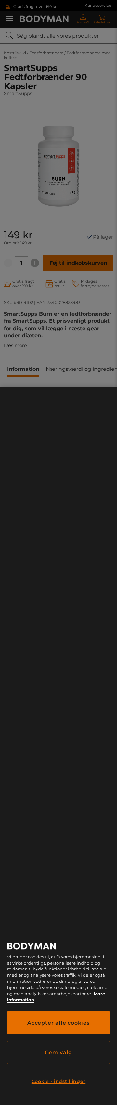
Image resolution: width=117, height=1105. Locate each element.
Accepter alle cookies (58, 1023)
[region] (58, 746)
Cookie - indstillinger (58, 1081)
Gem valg (58, 1052)
